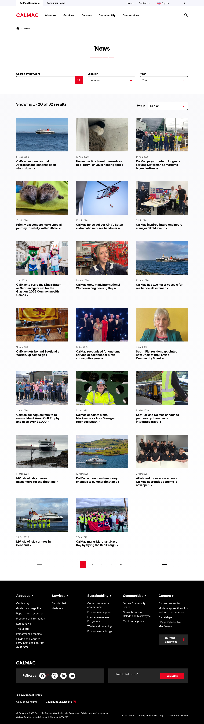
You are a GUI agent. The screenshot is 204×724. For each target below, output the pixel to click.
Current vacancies (169, 603)
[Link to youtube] (72, 676)
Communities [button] (131, 15)
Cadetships (165, 617)
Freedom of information (30, 618)
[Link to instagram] (54, 676)
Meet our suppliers (134, 621)
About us (23, 596)
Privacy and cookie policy (150, 715)
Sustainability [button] (107, 15)
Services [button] (68, 15)
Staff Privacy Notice (178, 715)
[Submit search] (79, 80)
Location (93, 73)
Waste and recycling (99, 626)
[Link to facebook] (44, 676)
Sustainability (98, 596)
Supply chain (59, 603)
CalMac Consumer (27, 701)
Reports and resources (30, 613)
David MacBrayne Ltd (59, 702)
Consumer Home (56, 3)
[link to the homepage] (17, 28)
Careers (165, 596)
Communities (133, 596)
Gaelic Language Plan (29, 608)
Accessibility (127, 715)
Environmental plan (98, 612)
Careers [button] (86, 15)
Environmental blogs (99, 631)
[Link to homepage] (27, 15)
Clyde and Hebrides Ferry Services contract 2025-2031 (30, 642)
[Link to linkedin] (63, 676)
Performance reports (29, 633)
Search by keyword (28, 73)
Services (58, 596)
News (130, 3)
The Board (22, 628)
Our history (23, 603)
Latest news (23, 623)
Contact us (144, 3)
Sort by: (141, 105)
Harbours (57, 608)
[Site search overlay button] (186, 15)
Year (143, 73)
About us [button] (50, 15)
